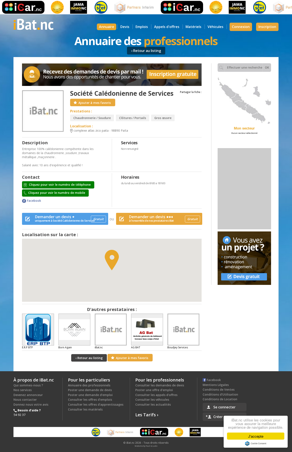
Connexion (241, 26)
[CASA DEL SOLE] (50, 7)
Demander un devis (69, 218)
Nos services (22, 390)
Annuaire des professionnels (89, 385)
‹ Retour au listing (146, 50)
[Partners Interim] (127, 7)
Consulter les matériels (85, 409)
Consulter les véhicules (152, 400)
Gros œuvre (162, 118)
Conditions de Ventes (218, 389)
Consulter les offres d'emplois (90, 400)
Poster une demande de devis (90, 390)
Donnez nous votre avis (30, 404)
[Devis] (244, 258)
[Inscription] (112, 74)
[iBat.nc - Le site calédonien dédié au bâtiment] (33, 24)
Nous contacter (25, 400)
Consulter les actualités (153, 404)
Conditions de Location (220, 399)
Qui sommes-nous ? (28, 385)
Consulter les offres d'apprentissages (95, 404)
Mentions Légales (216, 385)
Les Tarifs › (146, 415)
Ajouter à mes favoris (94, 103)
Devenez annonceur (28, 395)
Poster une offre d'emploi (154, 390)
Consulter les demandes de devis (159, 385)
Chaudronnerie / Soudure (92, 118)
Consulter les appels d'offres (156, 395)
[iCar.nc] (174, 7)
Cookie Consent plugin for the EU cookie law (255, 443)
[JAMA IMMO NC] (71, 7)
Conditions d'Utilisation (220, 394)
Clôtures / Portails (132, 118)
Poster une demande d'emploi (90, 395)
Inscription (267, 26)
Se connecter (224, 407)
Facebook (33, 201)
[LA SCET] (93, 7)
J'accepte (255, 436)
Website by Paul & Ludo (146, 446)
